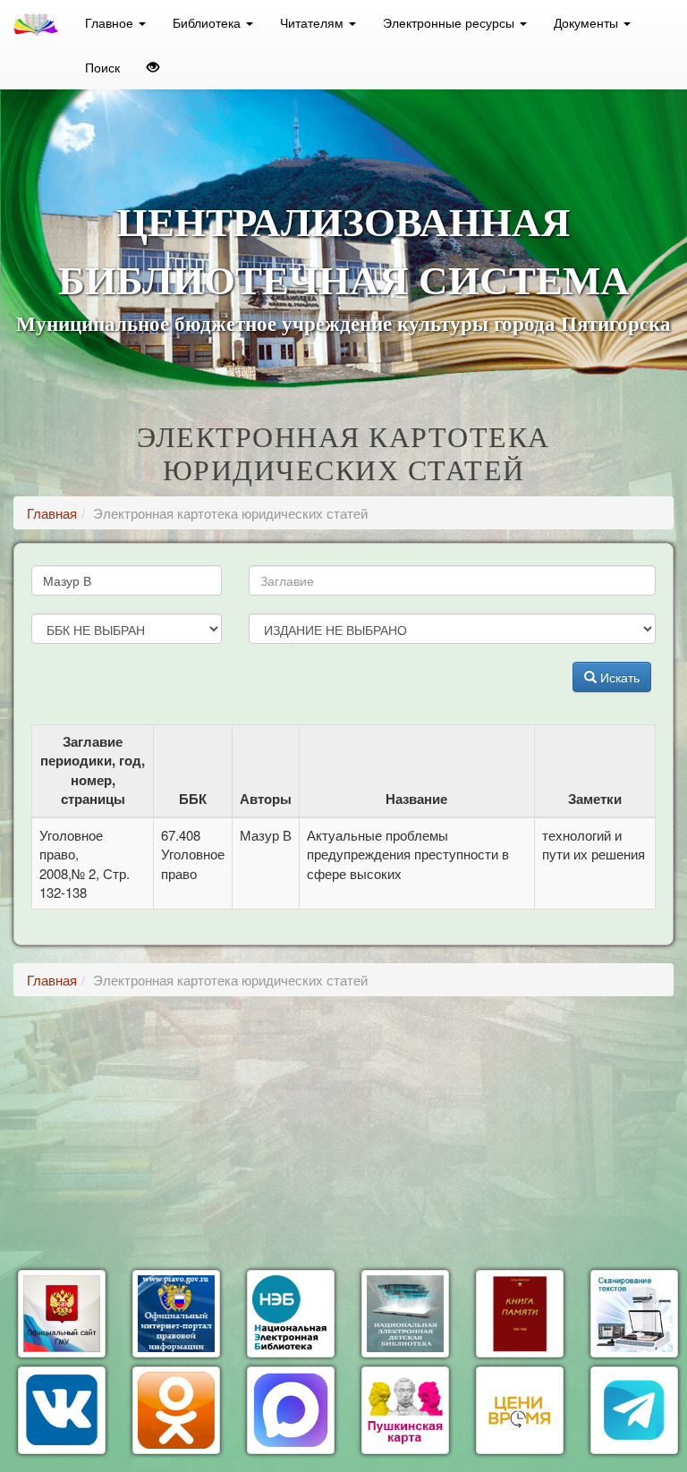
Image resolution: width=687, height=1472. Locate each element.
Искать (618, 677)
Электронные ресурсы (450, 22)
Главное (111, 22)
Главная (52, 512)
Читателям (313, 22)
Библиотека (208, 22)
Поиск (102, 67)
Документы (588, 22)
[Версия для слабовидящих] (153, 67)
